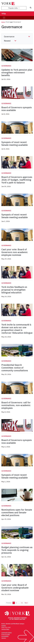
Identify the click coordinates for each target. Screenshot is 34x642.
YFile (4, 13)
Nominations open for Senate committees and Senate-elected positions (16, 512)
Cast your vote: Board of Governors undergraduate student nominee (15, 587)
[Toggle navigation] (4, 18)
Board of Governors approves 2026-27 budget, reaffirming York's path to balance (16, 179)
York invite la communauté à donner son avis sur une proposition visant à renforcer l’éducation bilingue (16, 328)
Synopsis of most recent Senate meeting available (14, 143)
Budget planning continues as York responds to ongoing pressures (16, 550)
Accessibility (4, 636)
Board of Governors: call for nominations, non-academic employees (16, 405)
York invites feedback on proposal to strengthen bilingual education (14, 289)
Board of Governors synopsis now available (16, 109)
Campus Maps (5, 629)
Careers (3, 638)
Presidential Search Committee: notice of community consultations (14, 367)
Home (3, 22)
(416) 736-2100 (5, 627)
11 (22, 603)
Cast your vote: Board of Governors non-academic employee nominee (14, 252)
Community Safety (6, 632)
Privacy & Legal (5, 634)
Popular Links (13, 8)
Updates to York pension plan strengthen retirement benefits (16, 72)
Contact (3, 625)
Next (26, 603)
